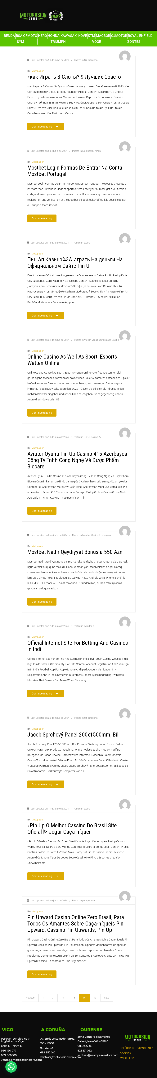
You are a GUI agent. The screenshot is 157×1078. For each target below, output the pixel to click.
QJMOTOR (119, 36)
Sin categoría (90, 60)
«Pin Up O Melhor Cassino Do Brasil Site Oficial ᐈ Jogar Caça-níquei (72, 828)
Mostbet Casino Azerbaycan (96, 535)
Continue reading (48, 125)
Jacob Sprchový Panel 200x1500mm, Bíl (73, 734)
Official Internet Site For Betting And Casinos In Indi (77, 645)
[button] (11, 1067)
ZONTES (133, 42)
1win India (89, 626)
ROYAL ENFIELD (140, 36)
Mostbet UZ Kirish (91, 151)
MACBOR (103, 36)
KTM (91, 36)
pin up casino (89, 900)
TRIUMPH (58, 42)
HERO (42, 36)
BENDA (9, 36)
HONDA (54, 36)
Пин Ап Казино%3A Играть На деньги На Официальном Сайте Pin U (75, 262)
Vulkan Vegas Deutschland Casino (101, 340)
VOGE (96, 42)
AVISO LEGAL (128, 1058)
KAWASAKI (69, 36)
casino (87, 242)
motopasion (38, 71)
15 (73, 997)
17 (95, 997)
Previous (30, 997)
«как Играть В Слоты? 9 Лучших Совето (74, 76)
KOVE (82, 36)
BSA (19, 36)
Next (106, 997)
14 (62, 997)
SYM (20, 42)
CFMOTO (30, 36)
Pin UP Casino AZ (92, 437)
